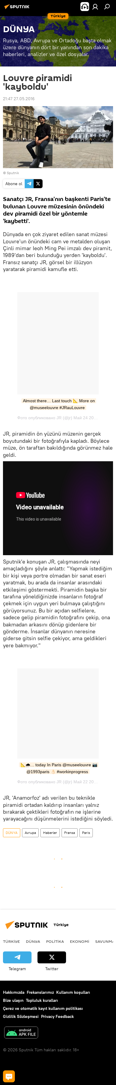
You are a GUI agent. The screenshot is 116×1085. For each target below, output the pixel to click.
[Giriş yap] (95, 7)
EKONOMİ (79, 941)
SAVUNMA (105, 941)
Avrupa (30, 832)
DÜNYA (12, 832)
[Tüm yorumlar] (9, 1076)
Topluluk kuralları (42, 1000)
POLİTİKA (55, 941)
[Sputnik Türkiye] (18, 9)
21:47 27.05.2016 (19, 98)
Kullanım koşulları (73, 992)
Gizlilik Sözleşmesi (21, 1016)
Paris (86, 832)
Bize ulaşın (13, 1000)
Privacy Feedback (57, 1016)
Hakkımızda (13, 992)
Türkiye (11, 941)
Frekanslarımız (40, 992)
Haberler (50, 832)
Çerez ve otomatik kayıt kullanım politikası (43, 1008)
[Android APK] (21, 1033)
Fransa (69, 832)
